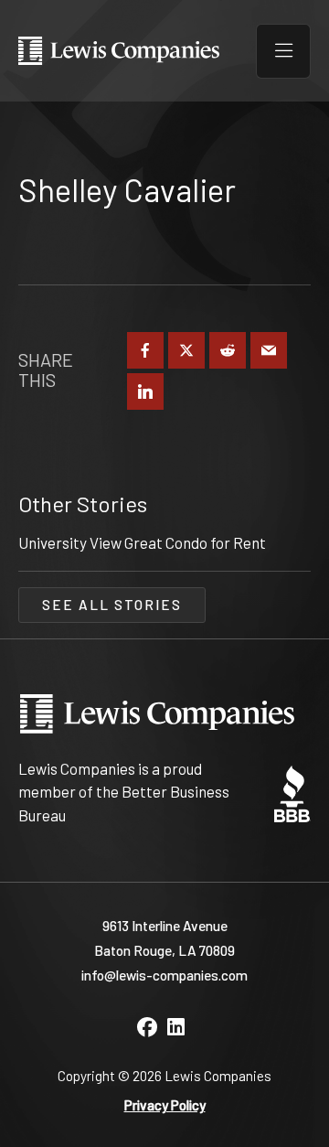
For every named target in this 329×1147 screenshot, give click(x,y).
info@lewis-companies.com (164, 975)
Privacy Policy (165, 1105)
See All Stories (112, 604)
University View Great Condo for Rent (142, 542)
